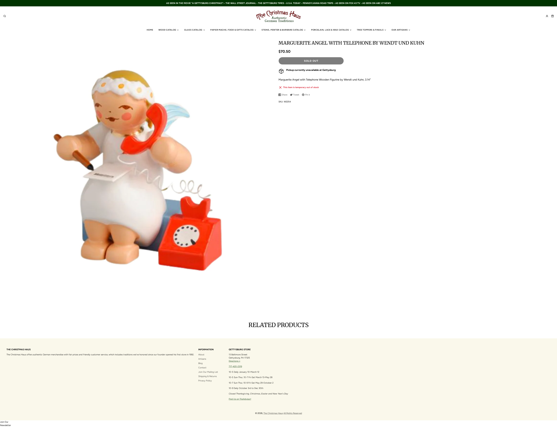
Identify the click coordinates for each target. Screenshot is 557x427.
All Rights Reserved (292, 413)
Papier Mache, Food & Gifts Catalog (232, 30)
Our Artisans (399, 30)
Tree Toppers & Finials (370, 30)
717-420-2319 (235, 366)
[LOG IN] (547, 16)
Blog (200, 363)
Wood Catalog (167, 30)
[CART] (552, 16)
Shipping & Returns (207, 376)
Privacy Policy (205, 380)
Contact (202, 367)
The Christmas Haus (273, 413)
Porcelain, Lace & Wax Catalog (330, 30)
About (201, 354)
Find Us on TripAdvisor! (240, 399)
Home (150, 30)
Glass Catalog (193, 30)
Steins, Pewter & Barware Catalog (282, 30)
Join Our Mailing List (208, 372)
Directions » (234, 361)
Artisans (202, 359)
